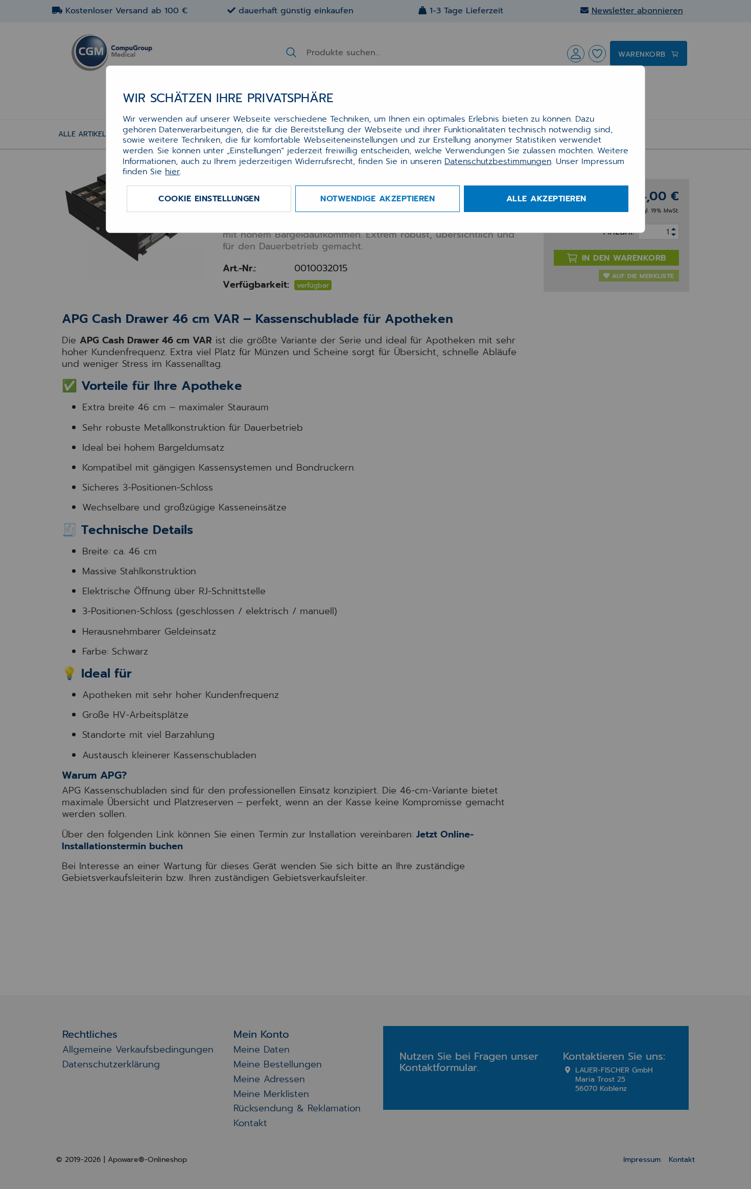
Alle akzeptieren (546, 199)
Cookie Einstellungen (209, 199)
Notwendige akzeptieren (377, 199)
